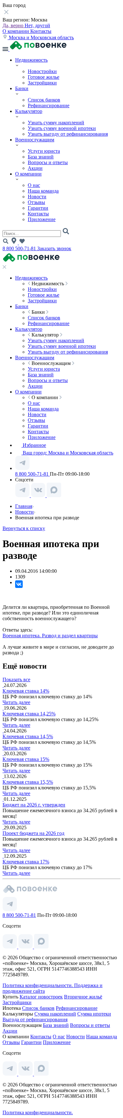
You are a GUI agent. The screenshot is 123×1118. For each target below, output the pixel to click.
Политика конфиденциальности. (38, 985)
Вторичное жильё (83, 996)
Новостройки (42, 71)
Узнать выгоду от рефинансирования (68, 134)
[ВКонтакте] (19, 584)
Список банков (44, 99)
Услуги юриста (44, 151)
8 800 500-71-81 (20, 248)
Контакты (40, 31)
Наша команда (43, 191)
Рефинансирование (48, 105)
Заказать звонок (54, 248)
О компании (16, 31)
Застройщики (42, 82)
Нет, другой (37, 25)
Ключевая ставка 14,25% (29, 713)
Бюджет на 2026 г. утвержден (34, 804)
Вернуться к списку (24, 528)
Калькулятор (28, 111)
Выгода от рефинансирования (35, 1019)
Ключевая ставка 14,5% (28, 736)
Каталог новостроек (41, 996)
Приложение (42, 219)
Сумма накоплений (55, 1013)
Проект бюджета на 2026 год (33, 833)
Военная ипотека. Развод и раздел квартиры (50, 635)
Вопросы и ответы (48, 162)
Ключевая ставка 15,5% (28, 782)
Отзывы (36, 202)
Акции (35, 168)
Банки (21, 88)
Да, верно (14, 25)
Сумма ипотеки (94, 1013)
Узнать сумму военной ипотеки (62, 128)
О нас (34, 185)
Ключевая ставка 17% (26, 861)
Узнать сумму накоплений (56, 122)
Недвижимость (31, 60)
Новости (37, 196)
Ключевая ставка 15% (26, 759)
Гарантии (38, 208)
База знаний (41, 156)
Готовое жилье (43, 77)
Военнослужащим (34, 139)
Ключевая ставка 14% (26, 691)
